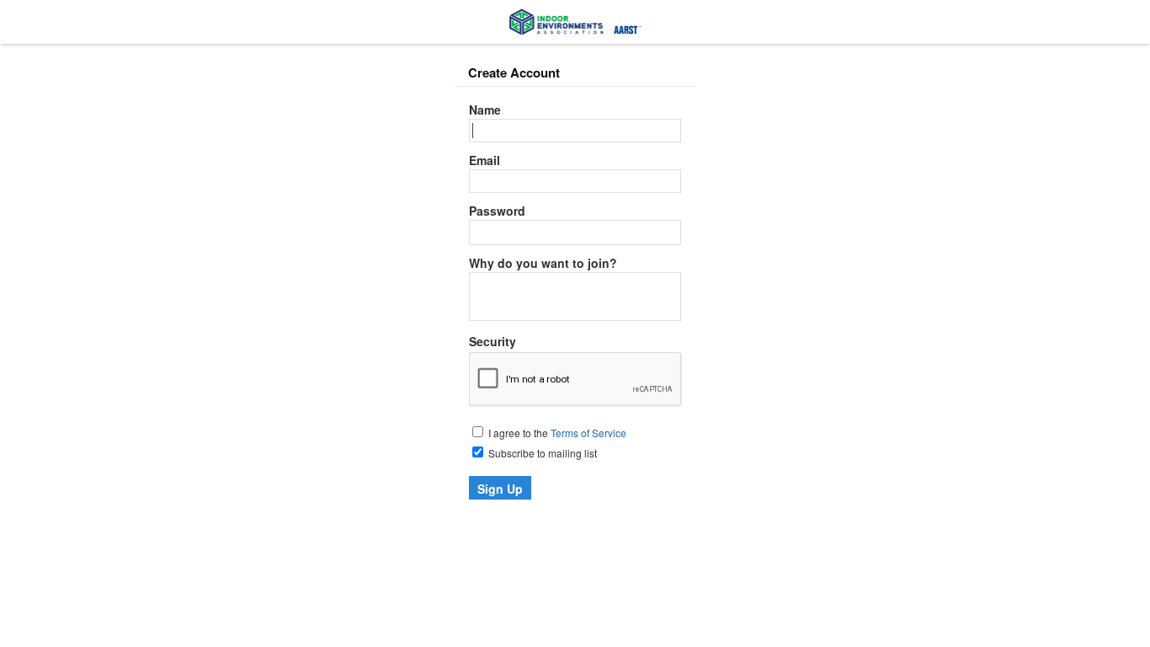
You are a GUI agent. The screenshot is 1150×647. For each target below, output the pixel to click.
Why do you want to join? (543, 262)
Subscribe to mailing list (541, 453)
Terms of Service (588, 432)
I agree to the (556, 432)
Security (492, 341)
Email (484, 160)
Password (497, 210)
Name (485, 109)
